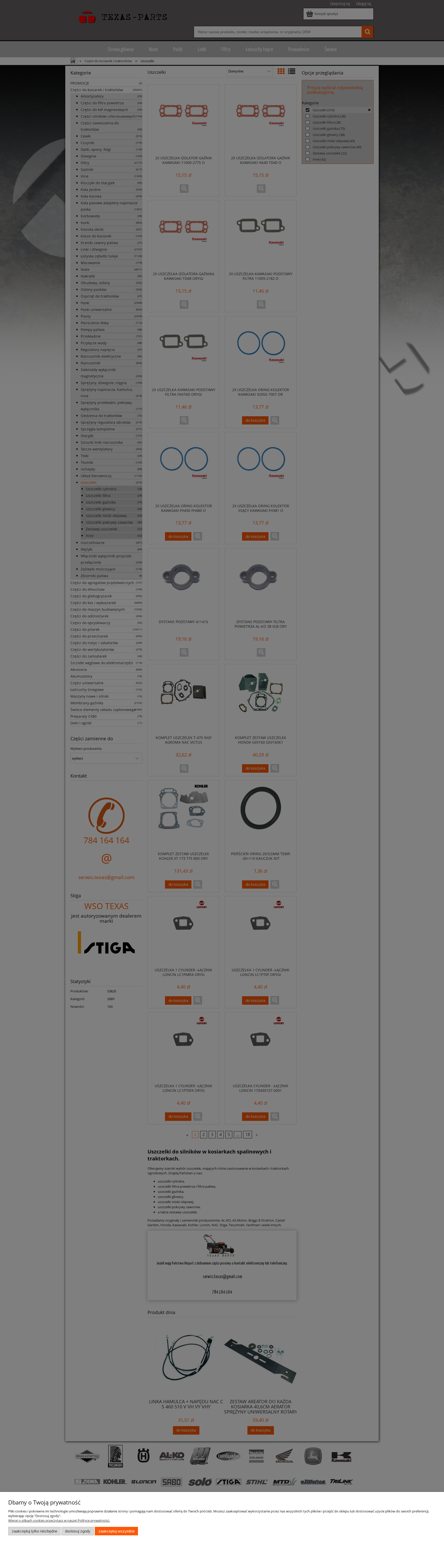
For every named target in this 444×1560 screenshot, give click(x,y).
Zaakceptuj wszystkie (116, 1531)
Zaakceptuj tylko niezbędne (34, 1531)
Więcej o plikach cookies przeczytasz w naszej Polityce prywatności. (59, 1520)
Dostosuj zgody (77, 1531)
